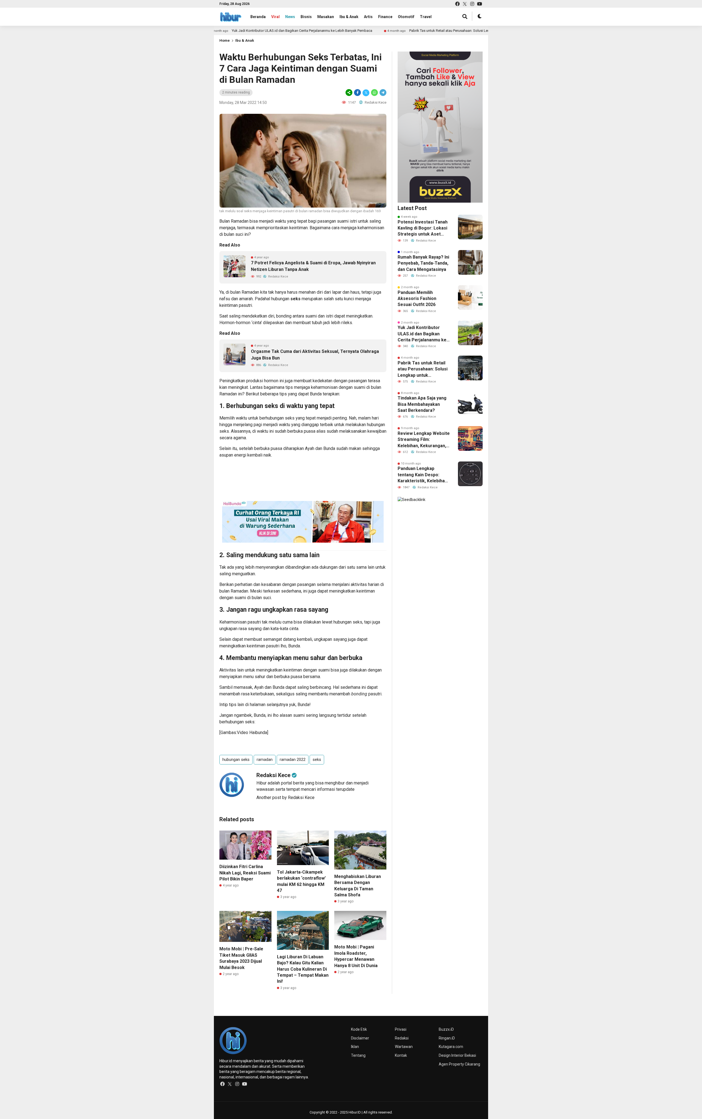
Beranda (258, 17)
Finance (385, 17)
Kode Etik (359, 1029)
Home (224, 40)
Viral (275, 17)
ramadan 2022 (292, 759)
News (290, 17)
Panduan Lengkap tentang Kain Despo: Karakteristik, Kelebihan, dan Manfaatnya (423, 475)
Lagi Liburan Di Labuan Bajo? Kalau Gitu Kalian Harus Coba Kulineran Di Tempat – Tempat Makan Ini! (303, 969)
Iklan (355, 1046)
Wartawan (404, 1046)
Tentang (358, 1055)
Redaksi (402, 1038)
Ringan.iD (447, 1038)
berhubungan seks (277, 418)
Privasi (400, 1029)
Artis (368, 17)
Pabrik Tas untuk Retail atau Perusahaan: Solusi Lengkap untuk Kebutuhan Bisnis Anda (434, 31)
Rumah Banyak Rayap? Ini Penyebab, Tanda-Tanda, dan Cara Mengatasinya (423, 263)
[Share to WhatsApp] (374, 92)
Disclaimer (360, 1038)
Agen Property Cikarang (459, 1064)
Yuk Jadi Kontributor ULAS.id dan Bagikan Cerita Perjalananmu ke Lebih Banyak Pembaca (259, 31)
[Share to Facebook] (357, 92)
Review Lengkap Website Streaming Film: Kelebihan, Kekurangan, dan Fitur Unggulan (424, 440)
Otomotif (406, 17)
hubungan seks (236, 759)
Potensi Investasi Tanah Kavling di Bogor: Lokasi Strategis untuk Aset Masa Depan (423, 228)
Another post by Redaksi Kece (285, 797)
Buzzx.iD (446, 1029)
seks (295, 298)
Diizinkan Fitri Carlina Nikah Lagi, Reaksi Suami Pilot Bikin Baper (245, 873)
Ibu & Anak (348, 17)
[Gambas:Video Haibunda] (243, 732)
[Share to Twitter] (366, 92)
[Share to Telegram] (382, 92)
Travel (426, 17)
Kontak (401, 1055)
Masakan (325, 17)
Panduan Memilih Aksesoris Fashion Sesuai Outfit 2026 (417, 298)
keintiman (293, 670)
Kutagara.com (451, 1046)
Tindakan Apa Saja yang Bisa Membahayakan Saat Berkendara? (422, 404)
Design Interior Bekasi (457, 1055)
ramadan (265, 759)
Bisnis (306, 17)
